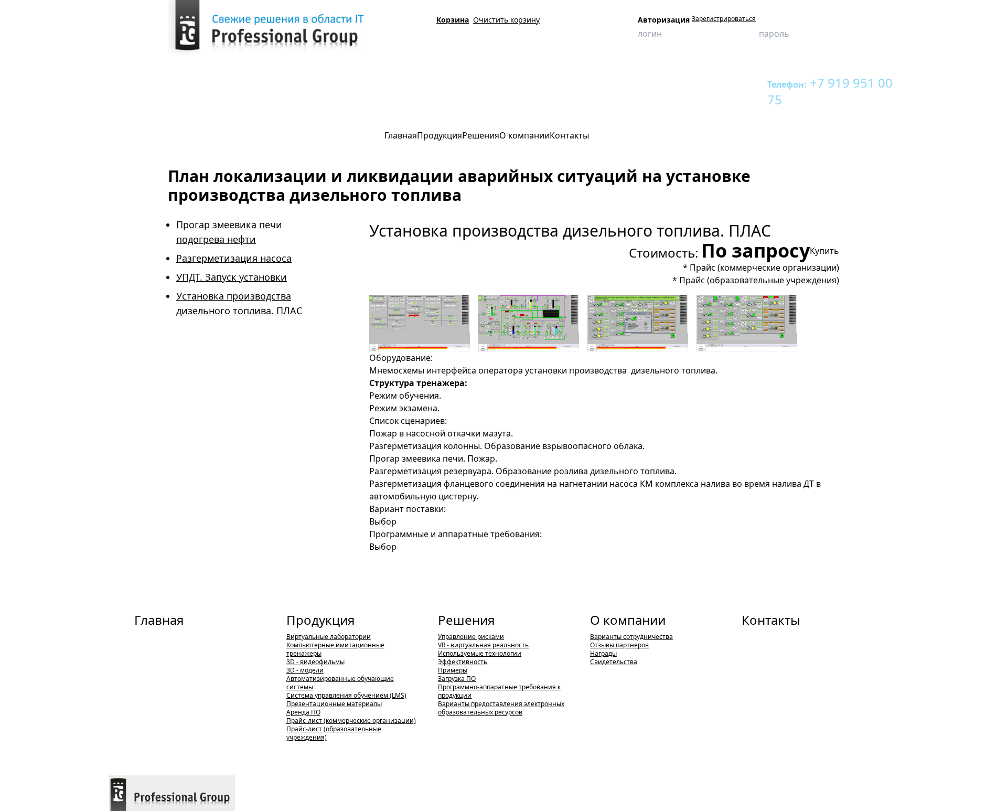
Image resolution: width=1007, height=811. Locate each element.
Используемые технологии (479, 653)
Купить (824, 251)
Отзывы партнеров (619, 645)
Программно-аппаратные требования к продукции (499, 691)
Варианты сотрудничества (631, 636)
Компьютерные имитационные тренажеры (258, 82)
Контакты (771, 619)
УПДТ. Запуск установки (231, 277)
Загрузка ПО (457, 678)
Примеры (452, 670)
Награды (603, 653)
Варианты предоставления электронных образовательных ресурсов (501, 708)
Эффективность (462, 661)
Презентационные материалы (334, 703)
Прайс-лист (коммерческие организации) (351, 720)
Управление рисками (471, 636)
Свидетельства (613, 661)
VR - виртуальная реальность (483, 645)
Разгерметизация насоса (234, 258)
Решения (466, 619)
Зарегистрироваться (724, 19)
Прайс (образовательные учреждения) (759, 280)
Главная (159, 619)
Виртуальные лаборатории (328, 636)
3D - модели (305, 670)
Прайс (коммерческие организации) (764, 267)
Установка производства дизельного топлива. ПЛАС (194, 101)
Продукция (165, 82)
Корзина (452, 20)
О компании (628, 619)
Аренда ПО (303, 712)
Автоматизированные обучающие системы (340, 682)
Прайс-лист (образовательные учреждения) (333, 733)
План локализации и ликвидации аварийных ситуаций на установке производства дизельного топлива (497, 82)
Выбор (383, 521)
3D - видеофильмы (315, 661)
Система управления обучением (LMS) (346, 695)
